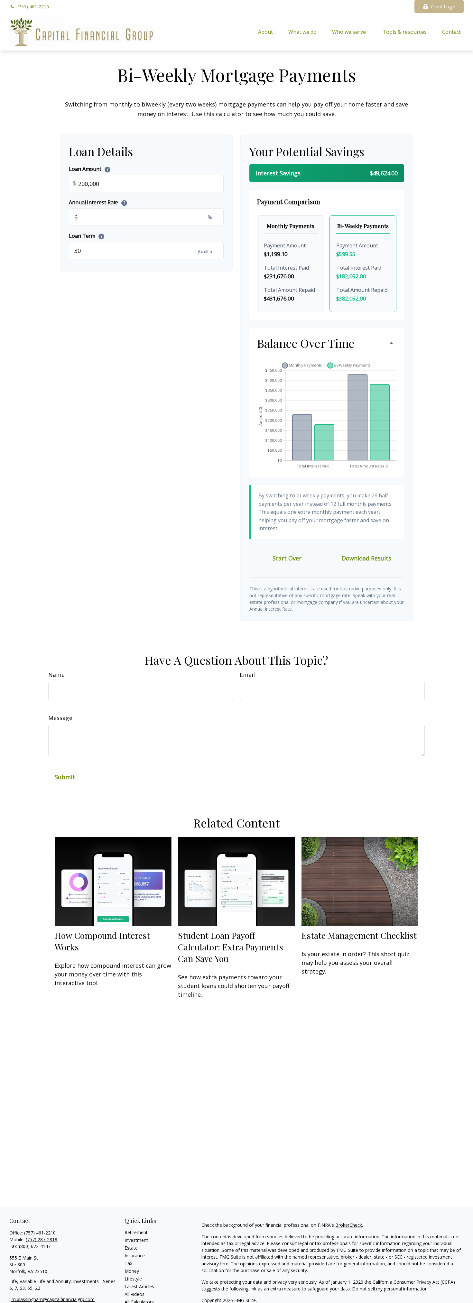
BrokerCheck (348, 1225)
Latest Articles (139, 1286)
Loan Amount (88, 168)
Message (60, 718)
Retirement (136, 1232)
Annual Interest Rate (97, 202)
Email (247, 675)
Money (132, 1271)
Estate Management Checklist (359, 935)
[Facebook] (401, 6)
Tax (128, 1263)
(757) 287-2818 (41, 1239)
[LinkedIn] (383, 6)
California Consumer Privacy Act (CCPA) (414, 1282)
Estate (131, 1248)
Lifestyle (133, 1279)
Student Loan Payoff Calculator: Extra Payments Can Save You (230, 946)
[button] (265, 32)
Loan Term (85, 235)
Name (56, 675)
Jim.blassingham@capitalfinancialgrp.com (52, 1299)
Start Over (287, 558)
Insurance (135, 1255)
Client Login (443, 7)
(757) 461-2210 (33, 7)
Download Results (366, 558)
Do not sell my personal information (390, 1289)
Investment (136, 1240)
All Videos (134, 1294)
